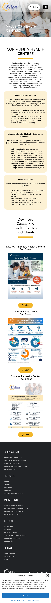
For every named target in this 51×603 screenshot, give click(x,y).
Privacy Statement (32, 600)
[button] (47, 575)
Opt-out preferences (18, 600)
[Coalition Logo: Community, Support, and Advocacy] (9, 4)
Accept (25, 595)
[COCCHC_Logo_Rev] (9, 570)
